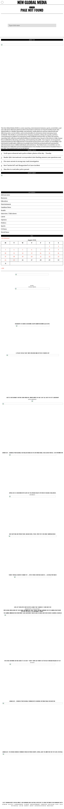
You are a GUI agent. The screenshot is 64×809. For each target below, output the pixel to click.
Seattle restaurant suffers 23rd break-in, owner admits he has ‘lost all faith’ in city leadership (32, 397)
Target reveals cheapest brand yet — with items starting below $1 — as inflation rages (33, 574)
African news (5, 195)
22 (49, 256)
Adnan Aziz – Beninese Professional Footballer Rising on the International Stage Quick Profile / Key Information (32, 452)
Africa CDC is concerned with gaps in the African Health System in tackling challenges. (32, 492)
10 (5, 253)
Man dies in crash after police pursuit (16, 169)
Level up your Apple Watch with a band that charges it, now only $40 (32, 607)
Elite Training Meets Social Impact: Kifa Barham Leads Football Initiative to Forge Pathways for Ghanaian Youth (33, 802)
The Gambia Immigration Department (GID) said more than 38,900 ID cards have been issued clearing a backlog (33, 613)
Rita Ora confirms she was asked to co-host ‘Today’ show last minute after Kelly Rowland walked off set (32, 660)
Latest (3, 216)
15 (49, 253)
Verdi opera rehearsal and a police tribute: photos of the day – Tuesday (27, 153)
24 (5, 260)
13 (31, 253)
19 (22, 256)
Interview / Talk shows (9, 213)
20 (31, 256)
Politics (3, 223)
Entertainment (6, 204)
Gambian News (6, 207)
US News (4, 229)
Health (3, 210)
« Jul (2, 268)
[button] (54, 25)
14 (40, 253)
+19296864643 (5, 238)
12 (22, 253)
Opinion (4, 220)
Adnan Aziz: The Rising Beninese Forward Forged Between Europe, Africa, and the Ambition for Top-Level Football (33, 751)
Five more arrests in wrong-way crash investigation (21, 161)
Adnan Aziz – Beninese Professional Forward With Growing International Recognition (32, 701)
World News (5, 232)
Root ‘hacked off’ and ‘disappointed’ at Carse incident (22, 165)
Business (4, 198)
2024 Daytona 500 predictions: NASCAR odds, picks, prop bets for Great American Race (32, 534)
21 (40, 256)
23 (58, 256)
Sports (3, 226)
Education (4, 201)
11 (14, 253)
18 (14, 256)
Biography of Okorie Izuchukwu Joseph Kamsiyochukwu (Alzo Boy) (32, 323)
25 (14, 260)
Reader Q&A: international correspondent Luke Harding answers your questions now (32, 157)
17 (5, 256)
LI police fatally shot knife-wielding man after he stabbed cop (32, 353)
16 (58, 253)
